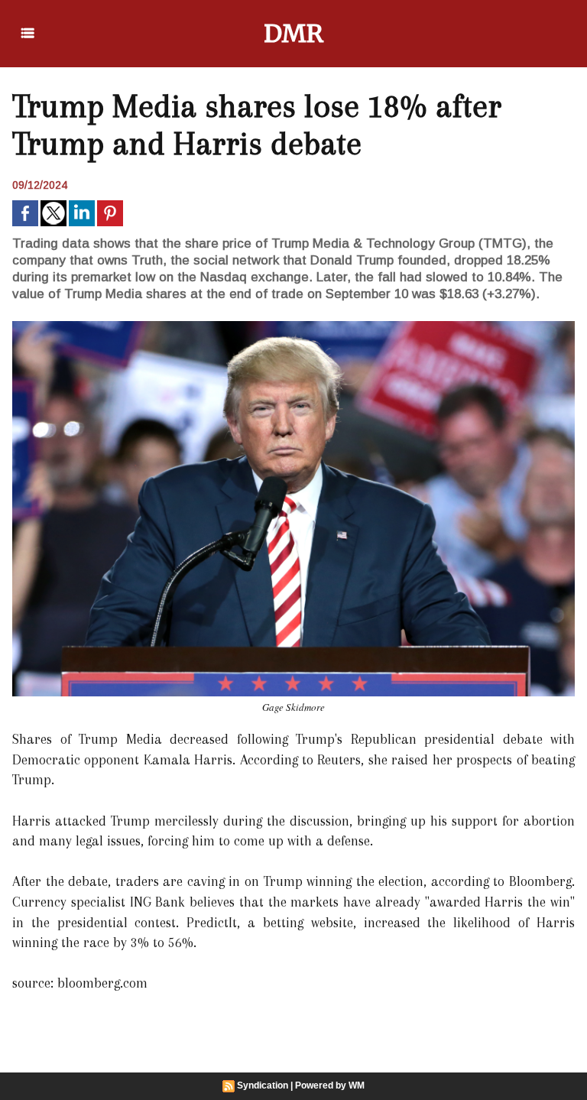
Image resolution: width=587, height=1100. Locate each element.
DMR (294, 33)
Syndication (262, 1085)
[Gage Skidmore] (293, 325)
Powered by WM (330, 1085)
